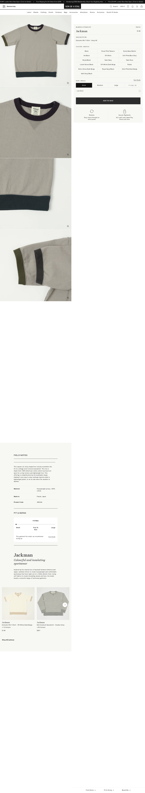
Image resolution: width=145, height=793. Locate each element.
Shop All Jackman (8, 640)
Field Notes (90, 790)
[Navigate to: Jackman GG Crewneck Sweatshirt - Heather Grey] (53, 609)
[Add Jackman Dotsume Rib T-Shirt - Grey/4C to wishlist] (139, 91)
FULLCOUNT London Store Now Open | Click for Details (125, 2)
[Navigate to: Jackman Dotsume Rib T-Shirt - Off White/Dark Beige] (18, 609)
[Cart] (141, 6)
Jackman (81, 31)
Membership (11, 6)
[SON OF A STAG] (72, 6)
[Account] (137, 6)
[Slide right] (65, 605)
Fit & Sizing (108, 790)
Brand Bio (125, 790)
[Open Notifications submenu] (132, 6)
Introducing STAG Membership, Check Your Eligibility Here (84, 2)
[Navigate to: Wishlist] (128, 6)
